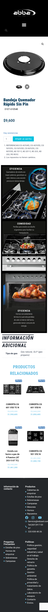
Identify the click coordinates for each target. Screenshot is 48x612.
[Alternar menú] (24, 25)
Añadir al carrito (23, 139)
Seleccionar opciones (13, 420)
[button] (6, 30)
